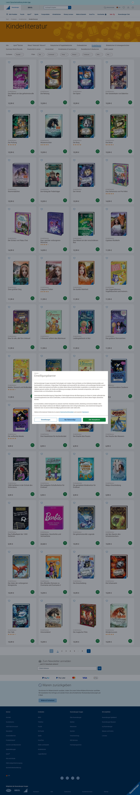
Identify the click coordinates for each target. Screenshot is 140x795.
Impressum (85, 412)
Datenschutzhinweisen (67, 412)
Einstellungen (45, 420)
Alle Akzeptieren (94, 420)
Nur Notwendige (70, 420)
